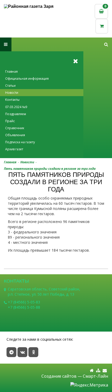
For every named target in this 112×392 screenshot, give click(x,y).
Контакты (12, 99)
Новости (11, 92)
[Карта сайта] (98, 371)
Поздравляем (15, 114)
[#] (106, 44)
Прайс (10, 121)
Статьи (10, 85)
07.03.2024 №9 (16, 107)
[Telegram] (11, 352)
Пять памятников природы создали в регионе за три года (50, 168)
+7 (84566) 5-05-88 (24, 307)
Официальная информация (27, 78)
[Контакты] (105, 371)
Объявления (15, 135)
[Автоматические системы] (30, 6)
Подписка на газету (20, 142)
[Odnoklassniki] (33, 352)
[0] (101, 26)
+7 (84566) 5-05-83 (24, 302)
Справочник (14, 128)
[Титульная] (92, 371)
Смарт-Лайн (95, 376)
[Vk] (22, 352)
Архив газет (14, 149)
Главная (11, 71)
